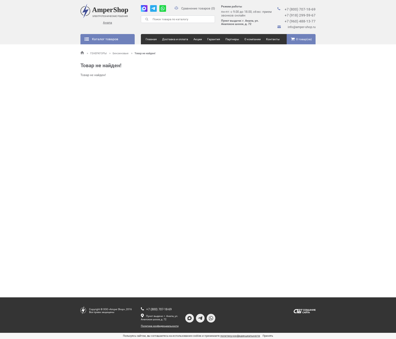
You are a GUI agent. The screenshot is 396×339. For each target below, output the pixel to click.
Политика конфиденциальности (160, 326)
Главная (151, 39)
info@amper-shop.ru (302, 27)
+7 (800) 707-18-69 (300, 9)
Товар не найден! (145, 53)
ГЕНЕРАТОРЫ (98, 53)
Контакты (273, 39)
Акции (197, 39)
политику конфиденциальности (240, 335)
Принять (268, 335)
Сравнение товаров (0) (198, 8)
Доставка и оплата (175, 39)
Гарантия (213, 39)
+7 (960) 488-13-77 (300, 21)
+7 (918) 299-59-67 (300, 15)
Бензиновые (121, 53)
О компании (252, 39)
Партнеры (232, 39)
